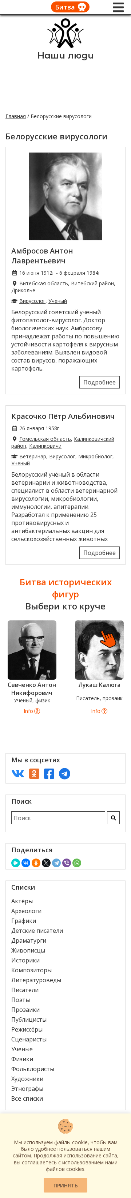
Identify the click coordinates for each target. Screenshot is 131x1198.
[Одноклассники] (36, 863)
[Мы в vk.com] (17, 773)
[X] (46, 863)
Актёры (22, 901)
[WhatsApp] (76, 863)
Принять (65, 1185)
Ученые (22, 1049)
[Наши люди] (65, 46)
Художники (27, 1079)
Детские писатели (37, 931)
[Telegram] (56, 863)
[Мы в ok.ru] (34, 773)
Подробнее (99, 382)
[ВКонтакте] (25, 863)
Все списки (27, 1098)
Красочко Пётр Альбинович (63, 416)
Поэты (20, 1000)
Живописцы (28, 950)
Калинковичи (45, 445)
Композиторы (31, 970)
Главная (15, 116)
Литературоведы (36, 980)
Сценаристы (29, 1039)
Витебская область (43, 283)
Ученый (57, 300)
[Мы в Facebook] (49, 773)
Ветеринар (32, 456)
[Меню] (118, 7)
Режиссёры (27, 1029)
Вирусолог (32, 300)
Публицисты (29, 1019)
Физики (22, 1059)
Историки (25, 960)
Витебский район (92, 283)
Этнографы (27, 1089)
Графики (23, 921)
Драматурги (28, 940)
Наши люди (65, 55)
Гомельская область (45, 438)
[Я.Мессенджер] (15, 863)
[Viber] (66, 863)
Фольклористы (32, 1069)
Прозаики (25, 1010)
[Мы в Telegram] (64, 773)
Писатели (25, 990)
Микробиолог (95, 456)
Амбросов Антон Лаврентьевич (42, 256)
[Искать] (113, 817)
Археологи (26, 911)
